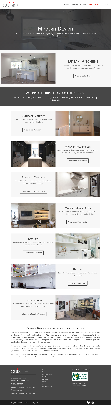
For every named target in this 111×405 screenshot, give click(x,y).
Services (83, 4)
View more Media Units (77, 222)
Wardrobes (45, 379)
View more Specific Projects (33, 314)
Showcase (92, 4)
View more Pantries (78, 283)
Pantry (43, 384)
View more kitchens (83, 76)
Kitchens (44, 372)
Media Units (45, 376)
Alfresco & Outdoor (47, 386)
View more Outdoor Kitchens (33, 191)
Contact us (104, 4)
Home (66, 4)
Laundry (44, 381)
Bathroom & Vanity (47, 374)
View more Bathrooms (33, 130)
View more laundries (33, 253)
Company (74, 4)
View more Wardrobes (78, 161)
